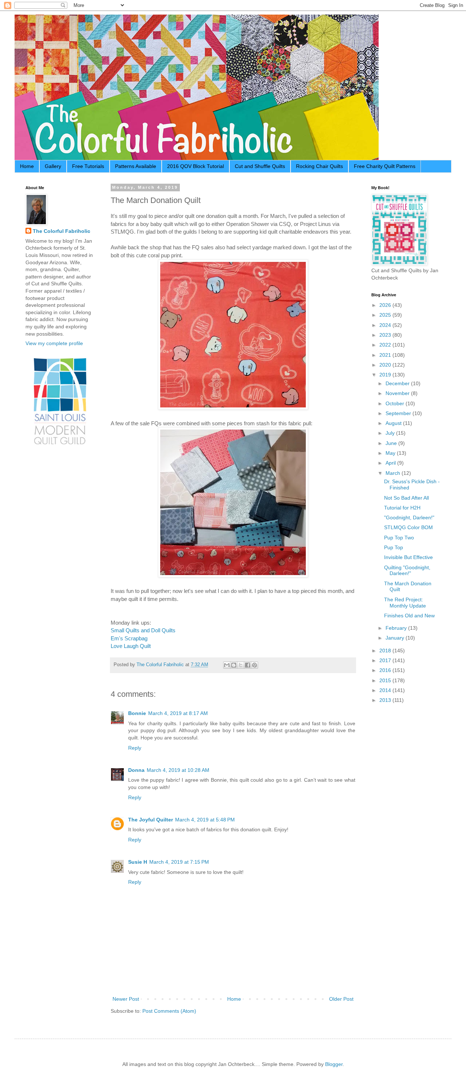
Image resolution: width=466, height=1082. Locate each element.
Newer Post (125, 999)
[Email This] (226, 665)
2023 (385, 335)
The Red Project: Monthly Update (405, 603)
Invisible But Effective (408, 557)
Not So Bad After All (406, 498)
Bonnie (137, 713)
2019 (385, 375)
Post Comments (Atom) (169, 1011)
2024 (385, 325)
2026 (385, 305)
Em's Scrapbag (129, 638)
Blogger (334, 1064)
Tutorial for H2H (402, 508)
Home (27, 166)
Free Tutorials (88, 166)
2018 (385, 650)
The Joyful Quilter (150, 820)
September (399, 413)
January (396, 638)
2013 (385, 700)
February (397, 628)
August (394, 423)
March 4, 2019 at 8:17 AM (178, 713)
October (396, 403)
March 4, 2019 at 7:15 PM (179, 862)
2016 (385, 670)
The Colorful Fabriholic (61, 231)
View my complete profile (54, 343)
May (391, 453)
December (398, 383)
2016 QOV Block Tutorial (195, 166)
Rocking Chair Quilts (319, 166)
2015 (385, 680)
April (391, 463)
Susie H (137, 862)
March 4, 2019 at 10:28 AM (178, 770)
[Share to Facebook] (247, 665)
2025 (385, 315)
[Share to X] (240, 665)
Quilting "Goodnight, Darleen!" (407, 571)
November (398, 393)
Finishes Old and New (409, 615)
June (392, 443)
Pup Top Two (399, 537)
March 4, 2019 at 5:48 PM (205, 820)
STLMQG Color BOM (408, 527)
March (394, 473)
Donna (136, 770)
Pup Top (393, 547)
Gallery (53, 166)
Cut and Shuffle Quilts (260, 166)
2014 (385, 690)
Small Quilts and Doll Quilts (143, 630)
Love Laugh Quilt (131, 646)
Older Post (341, 999)
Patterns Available (135, 166)
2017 (385, 660)
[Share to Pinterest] (254, 665)
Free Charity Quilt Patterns (384, 166)
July (391, 433)
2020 (385, 365)
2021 (385, 355)
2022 (385, 345)
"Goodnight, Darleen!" (409, 517)
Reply (134, 748)
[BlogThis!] (233, 665)
